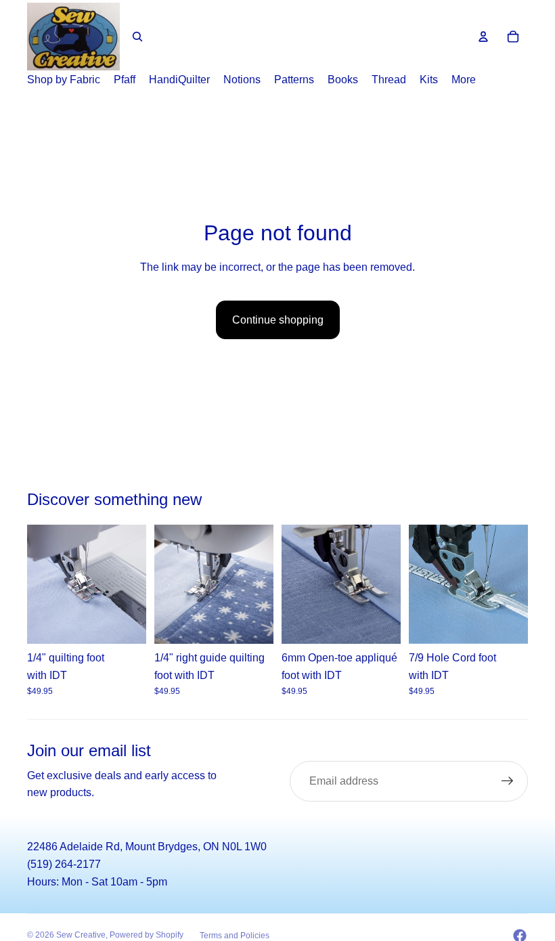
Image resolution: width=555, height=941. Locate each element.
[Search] (137, 36)
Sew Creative (81, 935)
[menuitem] (464, 80)
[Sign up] (507, 781)
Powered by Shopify (146, 935)
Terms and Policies (234, 935)
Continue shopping (278, 320)
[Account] (483, 36)
